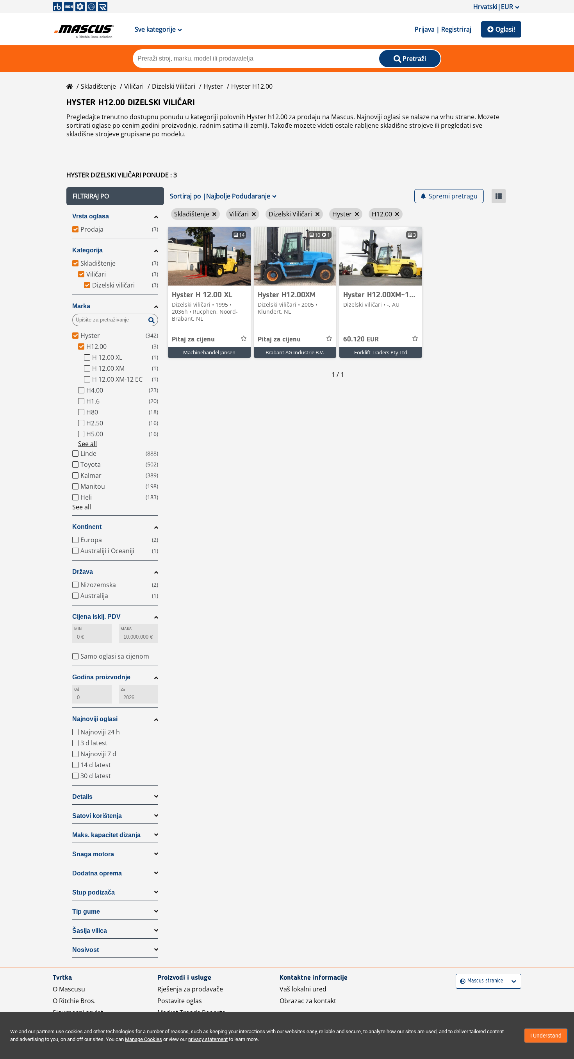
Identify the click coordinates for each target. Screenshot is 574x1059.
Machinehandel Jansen (209, 352)
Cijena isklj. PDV (96, 616)
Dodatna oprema (97, 873)
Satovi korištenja (97, 816)
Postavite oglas (179, 1000)
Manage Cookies (143, 1039)
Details (82, 796)
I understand (546, 1035)
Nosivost (85, 949)
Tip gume (86, 911)
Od (76, 689)
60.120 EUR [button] (361, 339)
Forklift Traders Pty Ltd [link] (380, 352)
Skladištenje (98, 86)
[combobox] (461, 981)
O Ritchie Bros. (74, 1000)
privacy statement (208, 1039)
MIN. (78, 629)
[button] (115, 196)
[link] (209, 256)
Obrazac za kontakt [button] (308, 1000)
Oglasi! (505, 29)
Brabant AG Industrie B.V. (295, 352)
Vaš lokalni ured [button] (303, 989)
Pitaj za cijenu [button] (193, 339)
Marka (81, 306)
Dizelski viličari (173, 86)
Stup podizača (93, 892)
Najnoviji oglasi (95, 719)
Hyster (213, 86)
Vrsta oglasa (90, 216)
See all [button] (87, 443)
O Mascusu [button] (69, 989)
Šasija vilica (89, 930)
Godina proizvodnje (101, 677)
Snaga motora (93, 854)
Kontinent (87, 526)
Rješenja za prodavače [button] (190, 989)
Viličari (134, 86)
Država (82, 571)
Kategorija (87, 250)
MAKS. (127, 629)
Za (123, 689)
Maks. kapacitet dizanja (106, 835)
